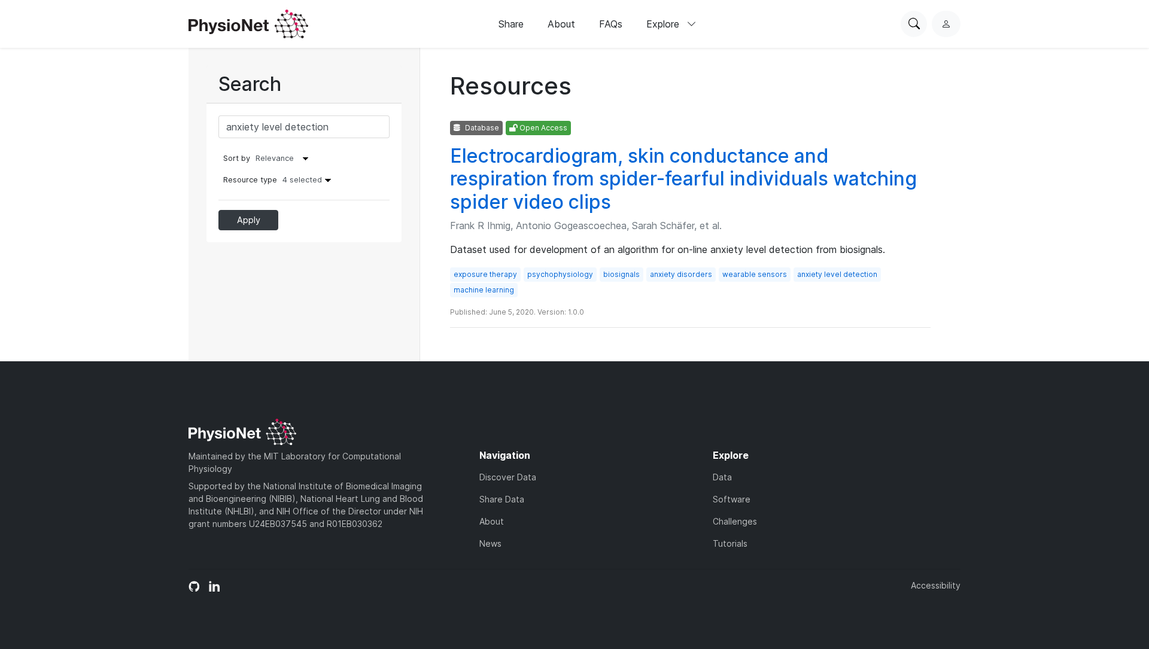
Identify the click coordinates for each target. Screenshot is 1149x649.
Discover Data (507, 477)
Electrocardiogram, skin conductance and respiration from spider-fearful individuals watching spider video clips (683, 179)
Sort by (236, 158)
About (561, 24)
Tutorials (730, 543)
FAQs (610, 24)
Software (731, 499)
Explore (664, 24)
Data (722, 477)
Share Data (501, 499)
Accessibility (935, 585)
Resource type (272, 179)
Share (511, 24)
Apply (248, 220)
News (490, 543)
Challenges (735, 521)
